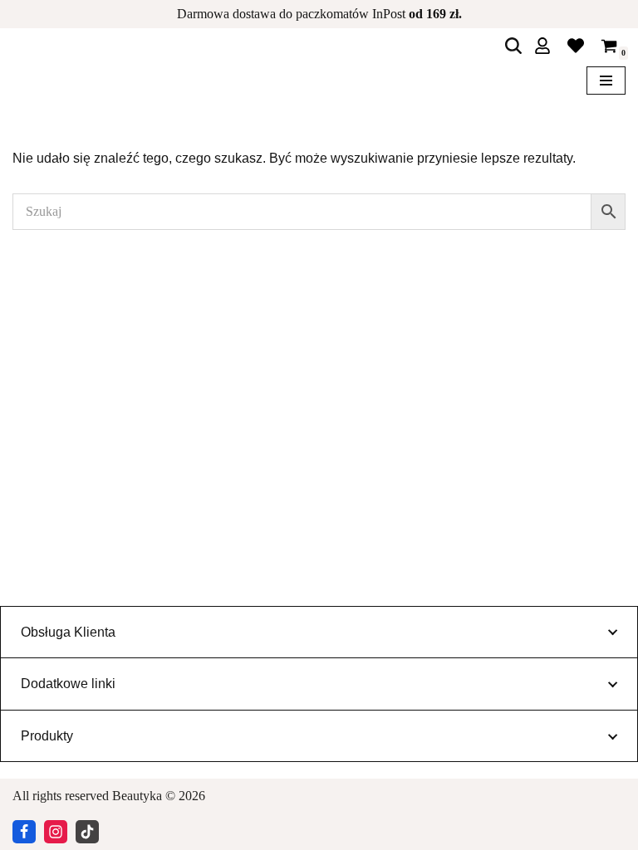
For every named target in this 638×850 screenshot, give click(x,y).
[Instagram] (55, 831)
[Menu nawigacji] (606, 80)
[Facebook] (24, 831)
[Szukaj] (513, 45)
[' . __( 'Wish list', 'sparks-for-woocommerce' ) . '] (575, 45)
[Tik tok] (87, 831)
